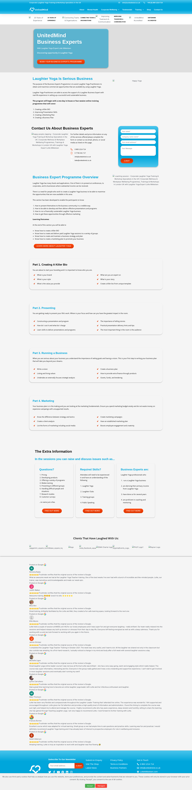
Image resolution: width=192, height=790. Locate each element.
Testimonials (127, 10)
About (81, 10)
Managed (101, 786)
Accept (90, 786)
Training (138, 10)
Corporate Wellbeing (109, 10)
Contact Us (158, 10)
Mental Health (92, 10)
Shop (149, 10)
